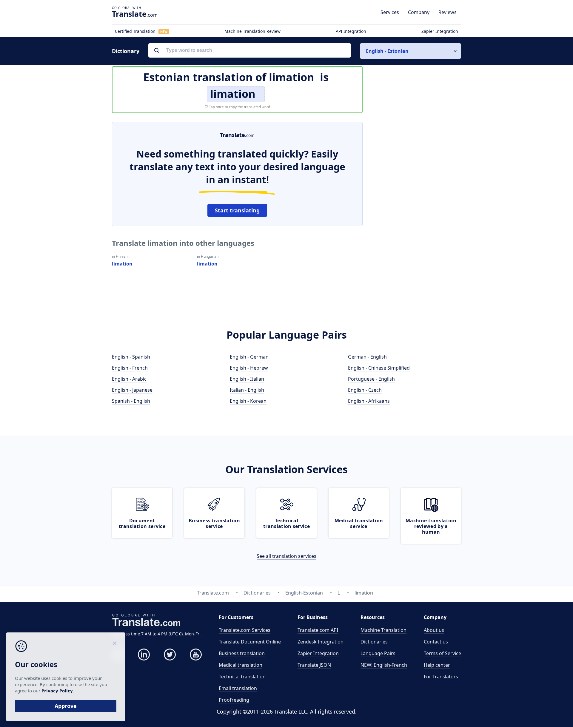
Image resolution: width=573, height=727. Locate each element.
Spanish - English (131, 401)
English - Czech (365, 390)
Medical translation (240, 665)
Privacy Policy (57, 691)
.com (135, 14)
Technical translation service (286, 523)
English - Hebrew (249, 368)
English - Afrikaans (369, 401)
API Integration (351, 31)
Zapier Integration (439, 31)
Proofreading (234, 700)
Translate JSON (314, 665)
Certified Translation (141, 31)
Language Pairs (378, 653)
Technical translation (242, 676)
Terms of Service (442, 653)
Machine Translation (383, 630)
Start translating (237, 210)
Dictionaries (374, 641)
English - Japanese (132, 390)
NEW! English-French (384, 665)
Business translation (242, 653)
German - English (367, 357)
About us (434, 630)
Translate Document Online (250, 641)
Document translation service (142, 523)
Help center (437, 665)
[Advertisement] (416, 211)
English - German (249, 357)
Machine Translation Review (252, 31)
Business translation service (214, 523)
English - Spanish (131, 357)
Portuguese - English (371, 379)
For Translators (441, 676)
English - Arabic (129, 379)
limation (122, 263)
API (318, 630)
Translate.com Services (244, 630)
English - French (130, 368)
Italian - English (247, 390)
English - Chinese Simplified (379, 368)
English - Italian (247, 379)
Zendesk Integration (321, 641)
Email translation (238, 688)
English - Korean (248, 401)
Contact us (436, 641)
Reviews (447, 12)
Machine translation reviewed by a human (431, 526)
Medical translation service (359, 523)
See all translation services (286, 556)
